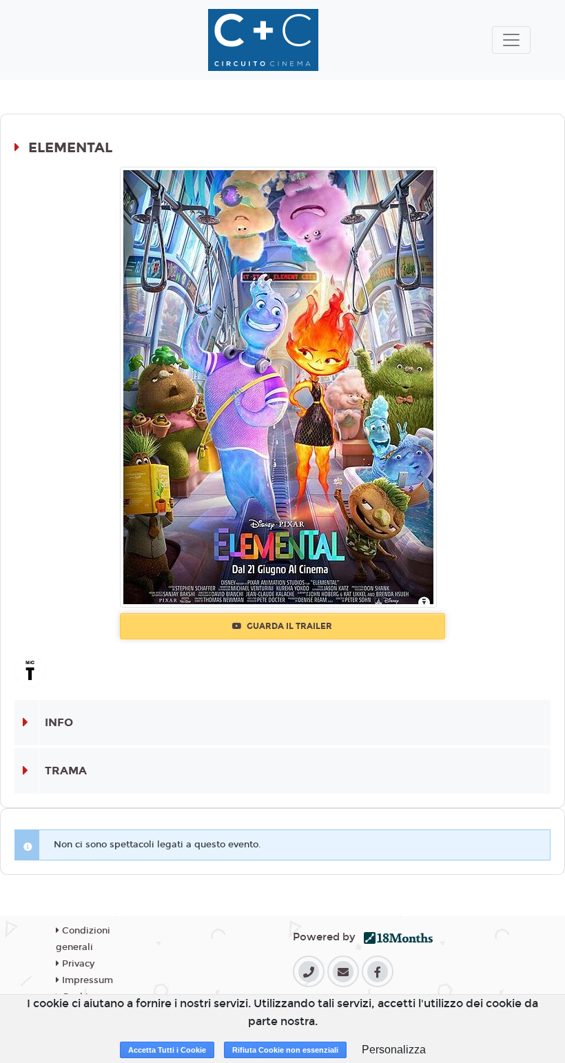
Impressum (86, 980)
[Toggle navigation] (511, 40)
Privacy (76, 963)
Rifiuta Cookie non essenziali (285, 1050)
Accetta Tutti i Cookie (167, 1050)
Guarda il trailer (288, 626)
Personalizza (394, 1049)
